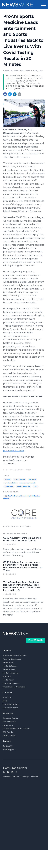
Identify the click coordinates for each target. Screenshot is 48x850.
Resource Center (10, 718)
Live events (9, 486)
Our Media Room (10, 708)
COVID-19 (32, 479)
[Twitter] (8, 772)
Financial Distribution (12, 659)
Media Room (8, 680)
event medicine (10, 483)
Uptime (34, 777)
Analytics (7, 676)
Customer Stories (10, 704)
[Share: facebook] (5, 94)
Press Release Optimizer (14, 687)
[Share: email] (19, 94)
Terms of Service (11, 777)
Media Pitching (9, 669)
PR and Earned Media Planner (16, 728)
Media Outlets (9, 735)
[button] (43, 4)
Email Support (9, 749)
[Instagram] (16, 772)
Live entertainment (28, 483)
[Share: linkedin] (14, 94)
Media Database (10, 666)
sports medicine (23, 486)
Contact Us (8, 746)
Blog (5, 701)
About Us (7, 697)
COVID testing (19, 479)
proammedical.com (13, 450)
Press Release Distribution (15, 655)
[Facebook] (4, 772)
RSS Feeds (8, 732)
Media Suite (8, 662)
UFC (35, 486)
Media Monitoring (10, 673)
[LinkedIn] (12, 772)
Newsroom (8, 725)
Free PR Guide (35, 640)
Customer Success (11, 683)
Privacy (25, 777)
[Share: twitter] (10, 94)
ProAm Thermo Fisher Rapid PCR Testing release (21, 497)
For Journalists (9, 721)
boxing (7, 479)
